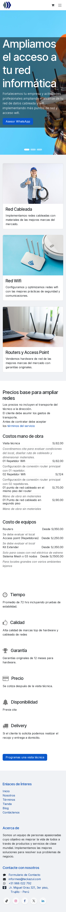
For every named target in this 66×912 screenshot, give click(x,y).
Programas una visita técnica (25, 757)
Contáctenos (11, 812)
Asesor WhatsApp (18, 121)
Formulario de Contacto (24, 875)
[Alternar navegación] (59, 5)
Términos (9, 799)
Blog (6, 808)
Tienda (7, 804)
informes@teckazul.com (25, 879)
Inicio (6, 791)
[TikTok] (6, 900)
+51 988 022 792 (20, 883)
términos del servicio (21, 426)
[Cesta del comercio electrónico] (52, 5)
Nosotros (9, 795)
